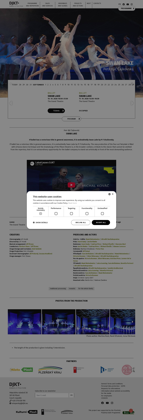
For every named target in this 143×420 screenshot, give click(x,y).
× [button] (112, 194)
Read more (72, 203)
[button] (40, 222)
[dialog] (71, 210)
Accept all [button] (101, 222)
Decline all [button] (81, 222)
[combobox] (109, 194)
